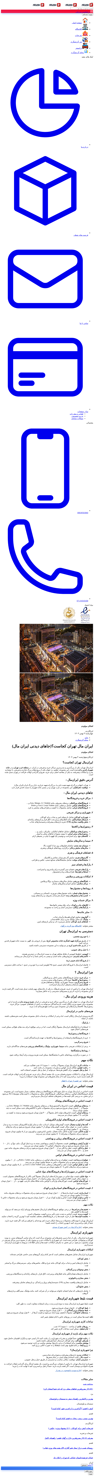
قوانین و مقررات (76, 414)
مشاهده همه (88, 1384)
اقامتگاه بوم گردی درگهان (71, 926)
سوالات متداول (77, 418)
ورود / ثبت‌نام (87, 14)
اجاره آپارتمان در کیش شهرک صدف (67, 1227)
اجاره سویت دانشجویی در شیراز (68, 1370)
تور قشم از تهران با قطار (71, 1081)
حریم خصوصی (77, 416)
